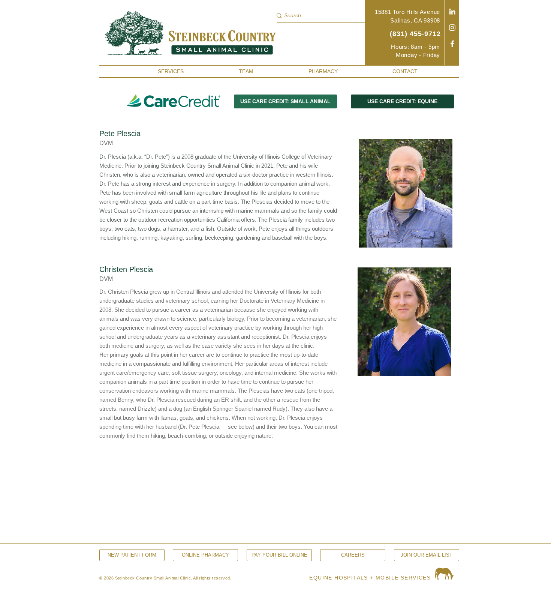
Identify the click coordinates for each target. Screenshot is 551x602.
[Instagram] (452, 27)
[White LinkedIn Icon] (452, 11)
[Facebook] (452, 43)
